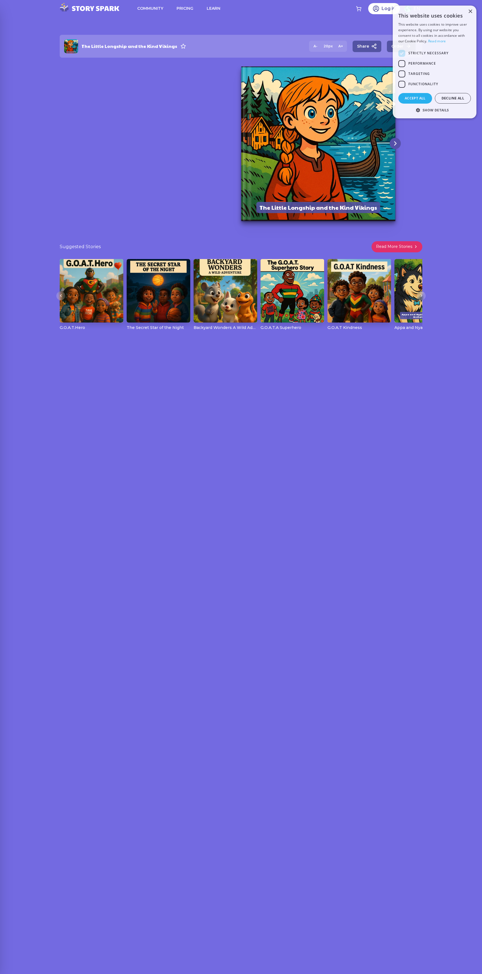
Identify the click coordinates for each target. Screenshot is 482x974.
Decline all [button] (453, 98)
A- (315, 46)
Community (150, 8)
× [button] (470, 11)
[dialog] (434, 62)
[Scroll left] (60, 295)
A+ (340, 46)
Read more (437, 41)
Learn (213, 8)
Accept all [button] (415, 98)
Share (363, 46)
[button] (434, 110)
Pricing (185, 8)
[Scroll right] (421, 295)
